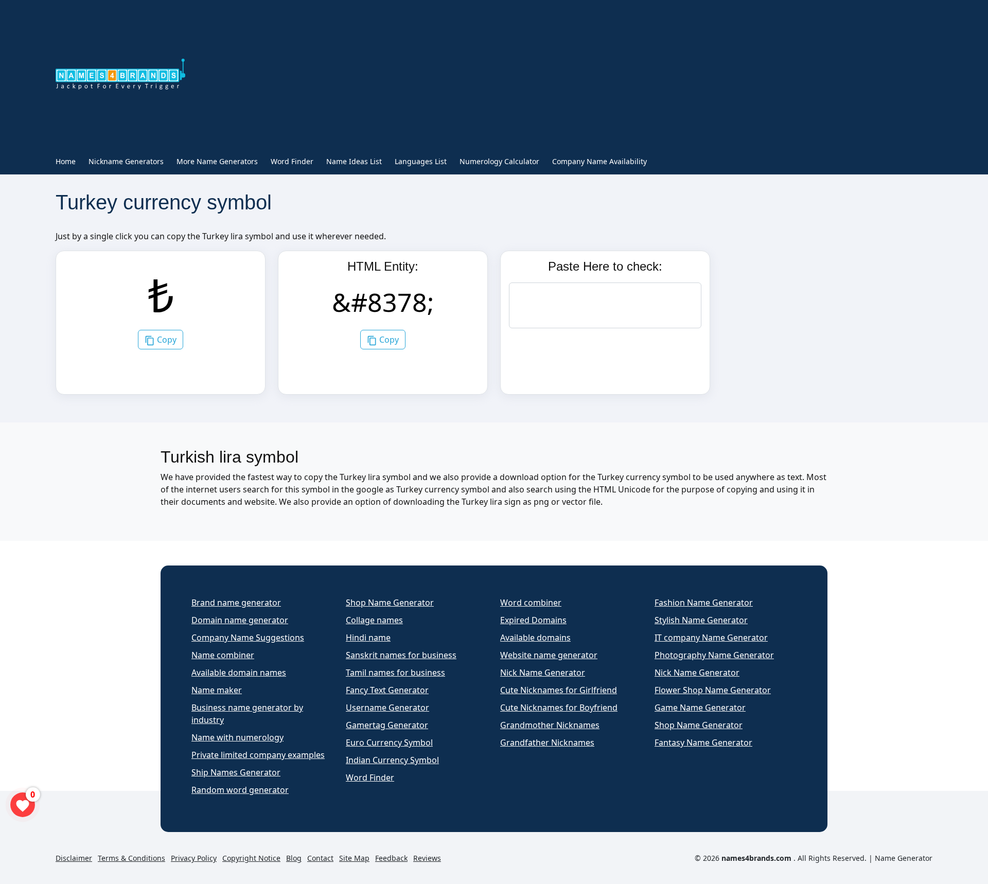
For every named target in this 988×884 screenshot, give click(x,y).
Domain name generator (239, 620)
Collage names (374, 620)
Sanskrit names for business (401, 655)
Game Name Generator (700, 707)
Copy (166, 339)
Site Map (354, 858)
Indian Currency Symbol (392, 760)
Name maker (216, 690)
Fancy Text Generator (387, 690)
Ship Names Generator (235, 772)
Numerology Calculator (499, 161)
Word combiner (530, 602)
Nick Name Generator (542, 672)
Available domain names (238, 672)
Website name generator (548, 655)
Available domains (535, 637)
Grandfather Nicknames (547, 742)
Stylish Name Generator (701, 620)
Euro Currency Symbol (389, 742)
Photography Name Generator (714, 655)
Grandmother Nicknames (549, 725)
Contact (320, 858)
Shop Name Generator (390, 602)
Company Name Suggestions (247, 637)
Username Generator (387, 707)
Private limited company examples (258, 755)
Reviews (427, 858)
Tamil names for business (395, 672)
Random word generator (240, 789)
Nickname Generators (126, 161)
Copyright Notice (251, 858)
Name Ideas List (354, 161)
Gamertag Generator (387, 725)
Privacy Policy (194, 858)
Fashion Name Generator (704, 602)
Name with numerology (237, 737)
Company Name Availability (599, 161)
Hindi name (368, 637)
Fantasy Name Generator (703, 742)
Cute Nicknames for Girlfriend (558, 690)
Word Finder (292, 161)
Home (66, 161)
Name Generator (903, 858)
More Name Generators (217, 161)
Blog (294, 858)
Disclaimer (74, 858)
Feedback (391, 858)
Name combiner (222, 655)
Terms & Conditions (131, 858)
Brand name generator (236, 602)
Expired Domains (533, 620)
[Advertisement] (512, 76)
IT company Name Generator (711, 637)
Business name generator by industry (247, 714)
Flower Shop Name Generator (713, 690)
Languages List (421, 161)
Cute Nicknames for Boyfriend (558, 707)
